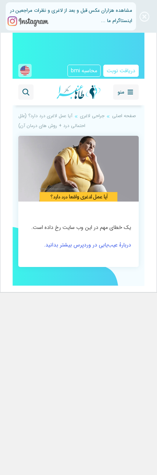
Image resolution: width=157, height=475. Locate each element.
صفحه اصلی (124, 115)
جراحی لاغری (92, 115)
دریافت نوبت (121, 71)
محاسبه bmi (84, 71)
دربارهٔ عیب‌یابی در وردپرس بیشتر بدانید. (87, 245)
